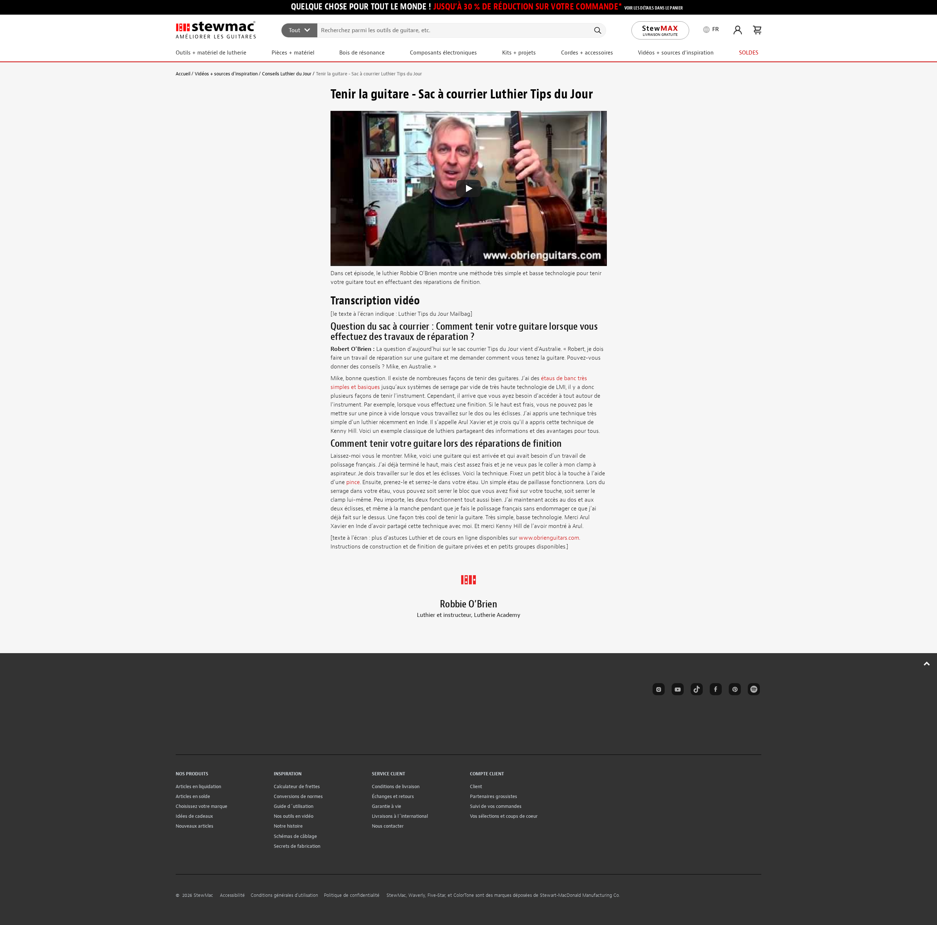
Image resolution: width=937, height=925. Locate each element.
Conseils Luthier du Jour (286, 74)
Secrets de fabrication (297, 846)
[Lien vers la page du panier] (757, 30)
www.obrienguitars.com (549, 538)
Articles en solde (193, 796)
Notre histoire (288, 826)
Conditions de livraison (395, 786)
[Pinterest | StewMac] (733, 690)
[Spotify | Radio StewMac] (752, 690)
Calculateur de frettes (297, 786)
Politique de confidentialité (352, 895)
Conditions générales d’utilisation (284, 895)
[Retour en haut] (927, 663)
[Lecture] (468, 188)
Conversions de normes (298, 796)
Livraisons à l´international (400, 816)
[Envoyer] (597, 30)
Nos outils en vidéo (293, 816)
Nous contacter (388, 826)
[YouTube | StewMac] (676, 690)
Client (476, 786)
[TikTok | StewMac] (695, 690)
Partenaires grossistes (493, 796)
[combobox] (443, 30)
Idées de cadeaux (194, 816)
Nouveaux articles (194, 826)
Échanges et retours (393, 796)
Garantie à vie (386, 806)
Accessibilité (232, 895)
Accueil (183, 74)
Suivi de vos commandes (496, 806)
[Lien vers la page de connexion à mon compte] (737, 30)
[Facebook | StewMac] (714, 690)
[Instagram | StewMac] (657, 690)
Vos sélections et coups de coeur (504, 816)
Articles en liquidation (198, 786)
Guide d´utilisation (293, 806)
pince (353, 482)
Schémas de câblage (295, 836)
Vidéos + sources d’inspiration (226, 74)
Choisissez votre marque (201, 806)
